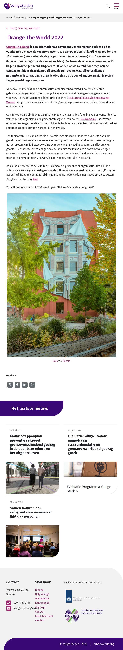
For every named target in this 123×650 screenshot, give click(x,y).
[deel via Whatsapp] (32, 385)
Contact (39, 611)
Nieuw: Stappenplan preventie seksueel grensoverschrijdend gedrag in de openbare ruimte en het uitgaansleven (32, 444)
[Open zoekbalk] (108, 7)
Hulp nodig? (42, 594)
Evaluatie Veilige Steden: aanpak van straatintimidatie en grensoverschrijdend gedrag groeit (90, 444)
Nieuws (20, 17)
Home (9, 17)
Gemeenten (42, 598)
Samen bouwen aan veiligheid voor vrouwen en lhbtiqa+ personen (31, 512)
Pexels (66, 360)
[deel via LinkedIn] (25, 385)
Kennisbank (42, 602)
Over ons (40, 607)
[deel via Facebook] (17, 385)
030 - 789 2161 (22, 602)
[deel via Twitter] (10, 385)
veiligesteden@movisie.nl (29, 608)
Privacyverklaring (103, 644)
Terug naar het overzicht (24, 28)
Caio (55, 360)
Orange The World (17, 47)
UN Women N (88, 119)
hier (35, 179)
